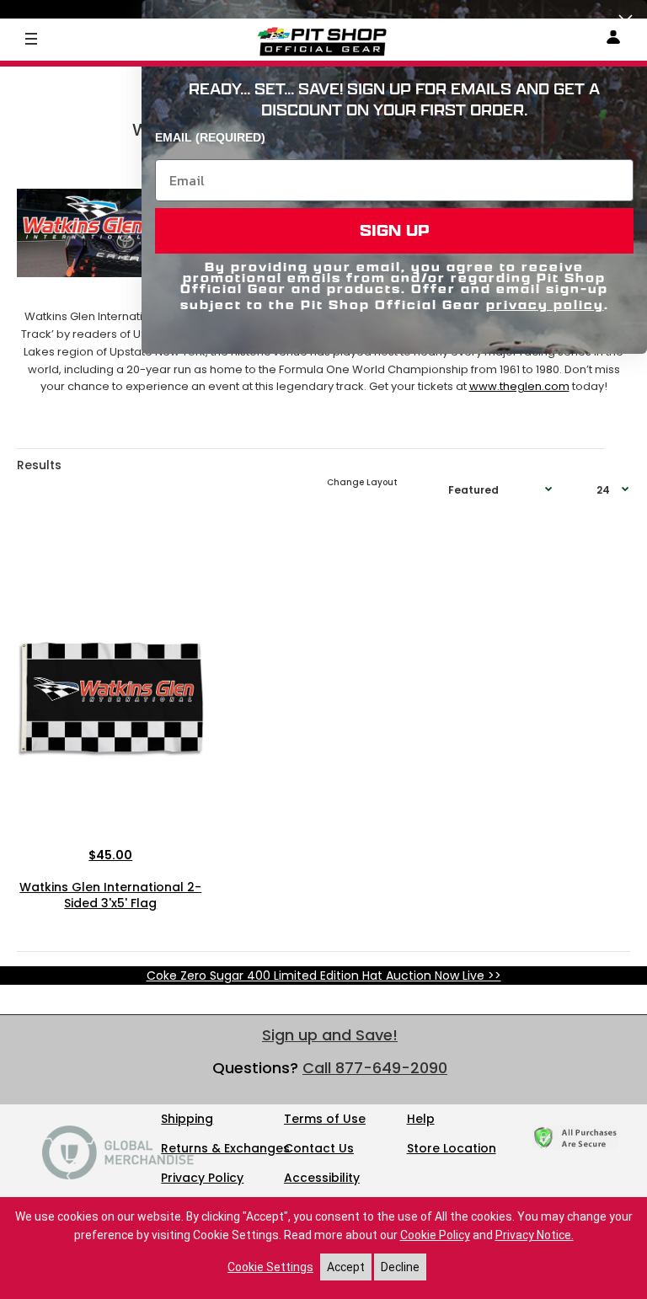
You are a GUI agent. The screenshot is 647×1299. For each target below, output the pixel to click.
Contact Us (319, 1148)
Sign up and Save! (330, 1034)
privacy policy (545, 304)
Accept (346, 1267)
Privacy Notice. (534, 1235)
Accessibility (322, 1177)
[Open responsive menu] (31, 38)
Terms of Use (325, 1118)
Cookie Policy (435, 1235)
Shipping (187, 1118)
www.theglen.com (519, 386)
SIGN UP (395, 230)
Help (421, 1118)
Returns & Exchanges (225, 1148)
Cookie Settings (270, 1267)
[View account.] (613, 40)
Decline (400, 1267)
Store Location (451, 1148)
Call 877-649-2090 (374, 1067)
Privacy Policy (202, 1177)
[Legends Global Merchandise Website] (118, 1175)
